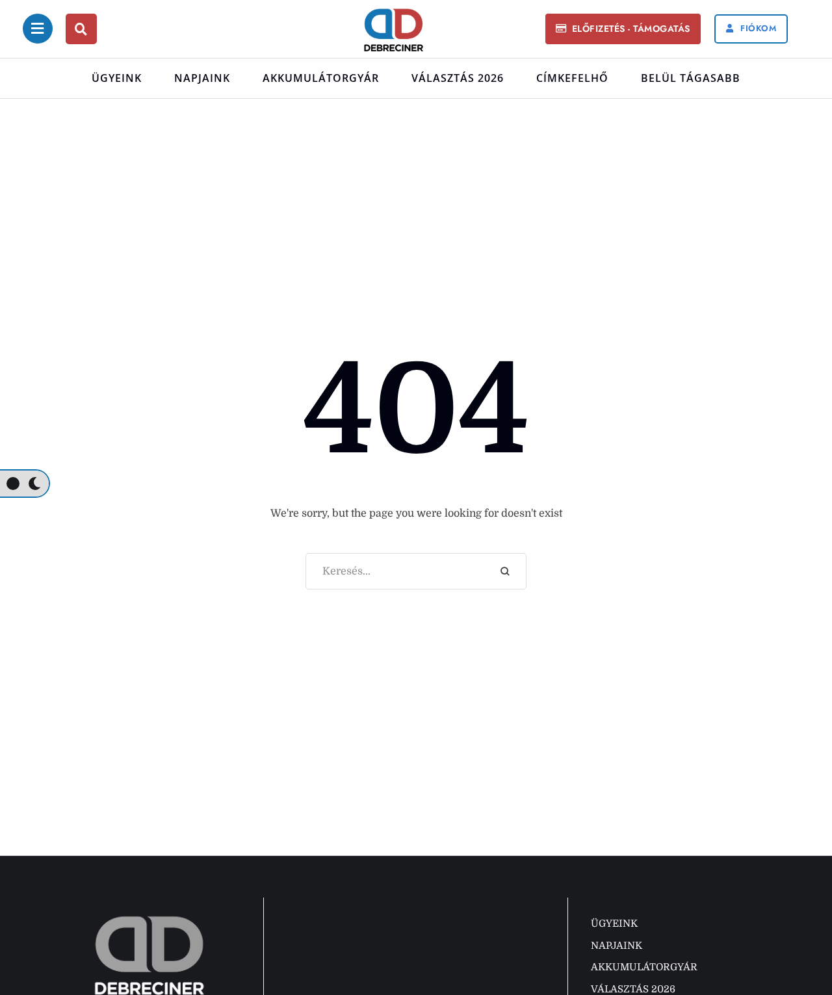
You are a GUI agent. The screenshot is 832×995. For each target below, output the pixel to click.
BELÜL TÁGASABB (690, 78)
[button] (623, 29)
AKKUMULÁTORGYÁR (321, 78)
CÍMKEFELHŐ (572, 78)
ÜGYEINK (117, 78)
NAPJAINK (202, 78)
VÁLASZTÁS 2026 (457, 78)
